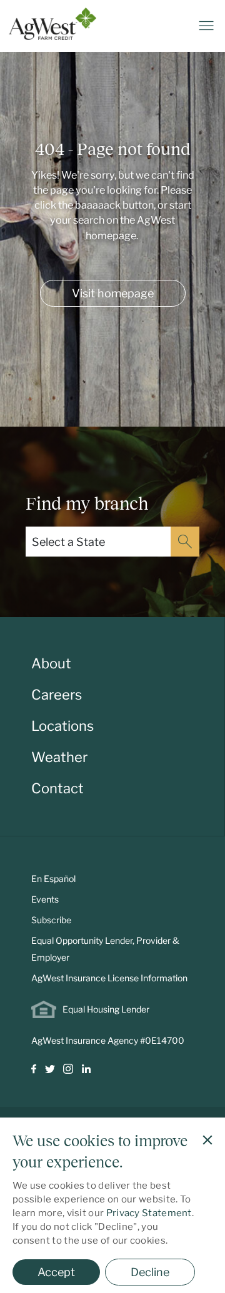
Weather (59, 757)
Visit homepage (113, 293)
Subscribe (51, 919)
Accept (56, 1272)
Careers (56, 694)
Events (45, 899)
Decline (150, 1272)
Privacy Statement (149, 1213)
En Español (53, 878)
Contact (57, 788)
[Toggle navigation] (206, 26)
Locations (62, 726)
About (51, 663)
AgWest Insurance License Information (109, 978)
